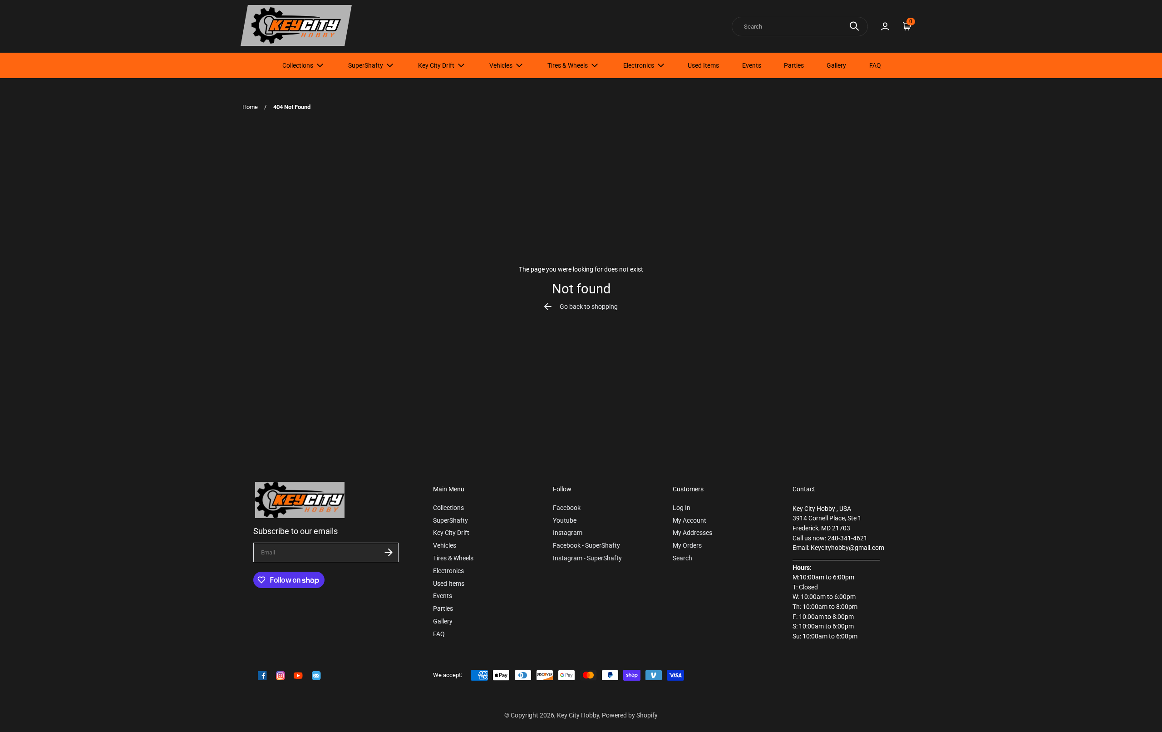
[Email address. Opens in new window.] (316, 676)
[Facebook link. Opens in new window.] (262, 676)
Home (250, 107)
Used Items (703, 65)
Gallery (836, 65)
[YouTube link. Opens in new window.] (298, 676)
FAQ (875, 65)
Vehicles (500, 65)
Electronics (638, 65)
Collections (297, 65)
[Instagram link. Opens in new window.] (280, 676)
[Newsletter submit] (389, 552)
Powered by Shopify (630, 715)
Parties (794, 65)
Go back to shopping (589, 307)
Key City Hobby (578, 715)
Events (751, 65)
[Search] (854, 26)
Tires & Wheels (567, 65)
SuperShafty (365, 65)
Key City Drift (436, 65)
